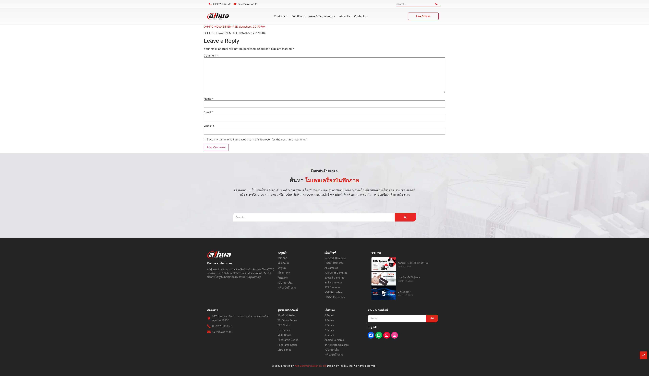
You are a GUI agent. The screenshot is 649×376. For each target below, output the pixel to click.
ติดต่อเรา (283, 277)
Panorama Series (288, 344)
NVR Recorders (333, 292)
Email (208, 112)
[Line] (378, 335)
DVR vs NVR (404, 291)
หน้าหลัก (282, 258)
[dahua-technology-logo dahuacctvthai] (218, 16)
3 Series (329, 320)
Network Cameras (335, 258)
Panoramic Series (288, 339)
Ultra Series (284, 349)
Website (209, 125)
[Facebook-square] (371, 335)
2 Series (329, 315)
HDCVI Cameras (334, 262)
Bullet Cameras (333, 282)
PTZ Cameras (332, 287)
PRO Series (284, 325)
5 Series (329, 325)
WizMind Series (287, 315)
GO (432, 318)
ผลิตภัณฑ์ (283, 263)
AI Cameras (331, 267)
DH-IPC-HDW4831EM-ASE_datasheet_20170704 (235, 26)
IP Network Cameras (336, 344)
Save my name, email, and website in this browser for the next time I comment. (257, 139)
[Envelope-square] (394, 335)
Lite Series (284, 330)
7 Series (329, 330)
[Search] (436, 4)
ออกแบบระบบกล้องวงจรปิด (413, 263)
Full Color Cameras (335, 272)
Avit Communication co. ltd (310, 365)
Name (208, 98)
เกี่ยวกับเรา (284, 272)
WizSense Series (287, 320)
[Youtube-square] (386, 335)
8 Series (329, 335)
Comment (211, 55)
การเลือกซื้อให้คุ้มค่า (409, 277)
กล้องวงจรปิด (285, 282)
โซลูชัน (282, 268)
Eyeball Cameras (334, 277)
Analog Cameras (334, 339)
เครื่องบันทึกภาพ (287, 287)
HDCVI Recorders (334, 297)
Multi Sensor (285, 335)
